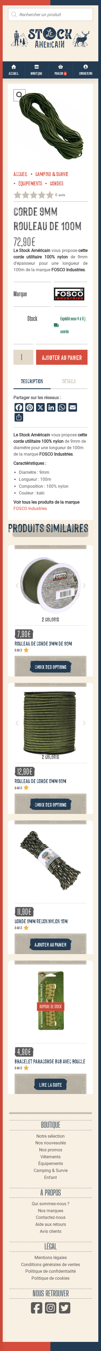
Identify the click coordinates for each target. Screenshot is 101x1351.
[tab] (32, 381)
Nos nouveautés (50, 1142)
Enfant (50, 1177)
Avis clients (50, 1231)
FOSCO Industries (30, 508)
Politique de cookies (50, 1278)
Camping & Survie (51, 173)
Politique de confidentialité (50, 1271)
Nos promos (50, 1149)
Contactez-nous (50, 1217)
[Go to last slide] (17, 585)
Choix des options (51, 666)
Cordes (57, 183)
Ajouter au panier (62, 357)
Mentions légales (50, 1257)
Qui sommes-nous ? (50, 1203)
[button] (19, 95)
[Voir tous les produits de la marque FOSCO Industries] (69, 293)
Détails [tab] (69, 380)
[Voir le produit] (50, 612)
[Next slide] (83, 585)
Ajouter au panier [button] (50, 944)
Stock (32, 318)
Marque (20, 293)
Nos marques (50, 1210)
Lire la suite (50, 1084)
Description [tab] (32, 380)
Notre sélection (50, 1136)
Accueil (20, 173)
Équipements (30, 183)
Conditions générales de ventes (50, 1264)
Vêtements (50, 1156)
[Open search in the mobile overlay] (50, 14)
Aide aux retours (50, 1224)
